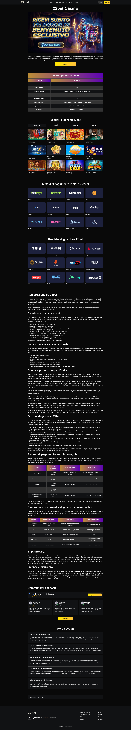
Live (55, 125)
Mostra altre (65, 618)
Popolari (36, 125)
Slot (93, 125)
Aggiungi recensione (95, 594)
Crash (74, 125)
